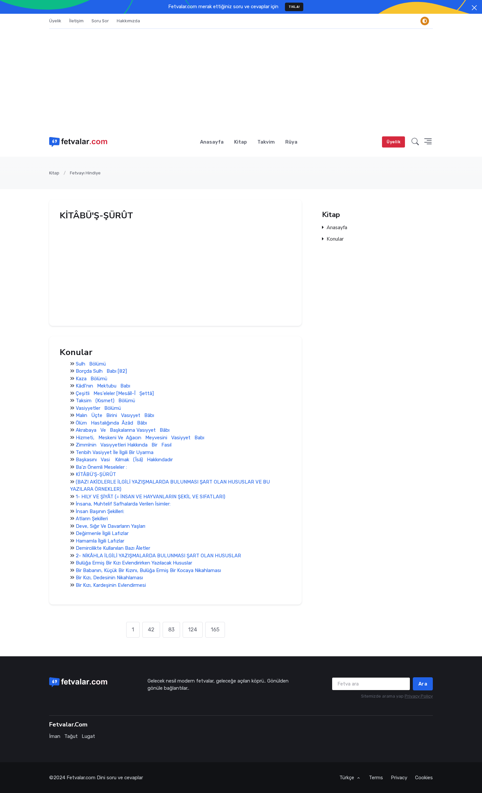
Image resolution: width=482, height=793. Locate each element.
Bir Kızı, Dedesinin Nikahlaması (109, 578)
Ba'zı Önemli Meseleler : (101, 467)
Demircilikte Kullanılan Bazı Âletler (113, 548)
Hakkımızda (128, 20)
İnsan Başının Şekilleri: (100, 511)
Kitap (240, 142)
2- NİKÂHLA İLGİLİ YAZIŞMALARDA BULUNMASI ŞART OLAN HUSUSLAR (158, 556)
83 (171, 629)
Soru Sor (100, 20)
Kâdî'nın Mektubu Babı (103, 386)
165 (215, 629)
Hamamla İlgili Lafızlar (100, 541)
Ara (423, 684)
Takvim (266, 142)
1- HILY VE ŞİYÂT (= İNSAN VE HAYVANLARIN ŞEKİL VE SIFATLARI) (150, 497)
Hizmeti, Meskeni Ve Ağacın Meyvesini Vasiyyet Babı (140, 438)
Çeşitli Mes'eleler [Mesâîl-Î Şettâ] (115, 393)
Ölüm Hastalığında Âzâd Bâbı (111, 423)
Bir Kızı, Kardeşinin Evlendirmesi (111, 585)
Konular (335, 239)
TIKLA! (294, 7)
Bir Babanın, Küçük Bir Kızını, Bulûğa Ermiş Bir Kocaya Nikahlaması (148, 570)
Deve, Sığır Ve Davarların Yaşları (110, 526)
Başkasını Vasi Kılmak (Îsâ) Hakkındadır (124, 460)
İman (54, 736)
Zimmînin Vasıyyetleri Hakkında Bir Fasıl (123, 445)
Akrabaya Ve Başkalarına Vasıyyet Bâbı (123, 430)
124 (192, 629)
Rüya (291, 142)
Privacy (399, 778)
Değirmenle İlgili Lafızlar (102, 534)
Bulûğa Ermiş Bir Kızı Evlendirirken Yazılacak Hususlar (134, 563)
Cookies (424, 778)
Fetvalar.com (81, 778)
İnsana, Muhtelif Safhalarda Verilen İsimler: (123, 504)
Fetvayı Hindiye (85, 172)
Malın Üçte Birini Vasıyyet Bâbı (115, 416)
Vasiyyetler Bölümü (98, 408)
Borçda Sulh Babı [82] (101, 371)
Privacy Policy (419, 696)
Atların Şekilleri (92, 519)
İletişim (76, 20)
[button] (415, 142)
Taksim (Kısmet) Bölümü (105, 401)
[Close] (474, 7)
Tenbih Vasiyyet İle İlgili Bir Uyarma (114, 452)
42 (151, 629)
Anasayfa (212, 142)
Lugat (88, 736)
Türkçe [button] (347, 778)
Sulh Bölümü (91, 364)
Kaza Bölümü (91, 379)
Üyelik (55, 20)
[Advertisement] (241, 78)
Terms (376, 778)
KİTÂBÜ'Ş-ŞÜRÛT (96, 475)
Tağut (71, 736)
